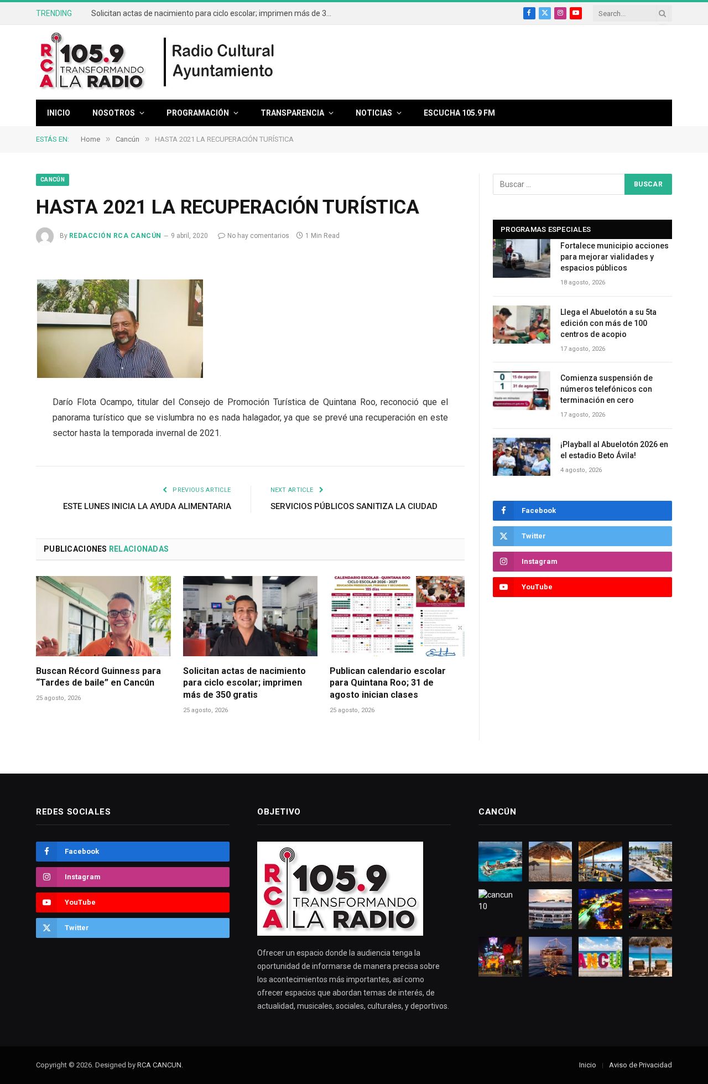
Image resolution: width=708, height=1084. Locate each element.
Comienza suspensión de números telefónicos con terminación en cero (606, 389)
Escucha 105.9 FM (459, 112)
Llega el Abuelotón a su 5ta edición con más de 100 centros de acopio (608, 323)
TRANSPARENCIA (292, 112)
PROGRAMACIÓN (197, 112)
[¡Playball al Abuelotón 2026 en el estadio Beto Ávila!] (521, 457)
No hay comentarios (258, 236)
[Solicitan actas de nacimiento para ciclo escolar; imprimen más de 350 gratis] (250, 616)
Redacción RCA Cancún (115, 236)
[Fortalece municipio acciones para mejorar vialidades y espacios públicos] (521, 258)
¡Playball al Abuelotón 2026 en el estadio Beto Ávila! (614, 450)
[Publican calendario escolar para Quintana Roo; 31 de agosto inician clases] (397, 616)
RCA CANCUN (159, 1065)
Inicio (58, 112)
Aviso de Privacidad (640, 1065)
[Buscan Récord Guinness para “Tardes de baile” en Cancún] (103, 616)
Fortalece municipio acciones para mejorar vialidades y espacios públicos (614, 256)
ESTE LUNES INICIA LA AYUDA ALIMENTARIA (147, 506)
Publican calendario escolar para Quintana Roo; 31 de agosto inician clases (388, 683)
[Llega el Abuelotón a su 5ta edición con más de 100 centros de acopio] (521, 324)
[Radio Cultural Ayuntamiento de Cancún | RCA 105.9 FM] (220, 62)
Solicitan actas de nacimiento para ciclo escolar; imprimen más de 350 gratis (215, 13)
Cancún (52, 180)
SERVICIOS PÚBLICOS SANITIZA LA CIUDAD (354, 506)
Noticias (374, 112)
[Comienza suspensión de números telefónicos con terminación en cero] (521, 390)
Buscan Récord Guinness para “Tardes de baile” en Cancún (98, 677)
